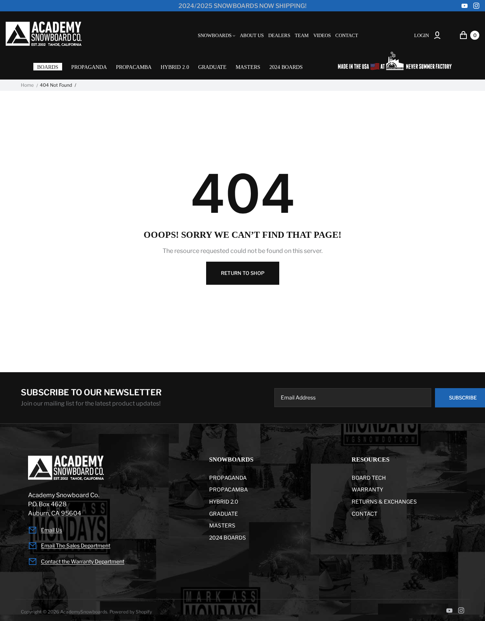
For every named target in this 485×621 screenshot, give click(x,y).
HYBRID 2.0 (175, 67)
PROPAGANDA (89, 67)
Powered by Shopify (131, 612)
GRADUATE (212, 67)
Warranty (367, 489)
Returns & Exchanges (384, 501)
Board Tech (369, 477)
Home (27, 85)
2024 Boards (286, 67)
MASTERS (248, 67)
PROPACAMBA (134, 67)
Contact (364, 513)
